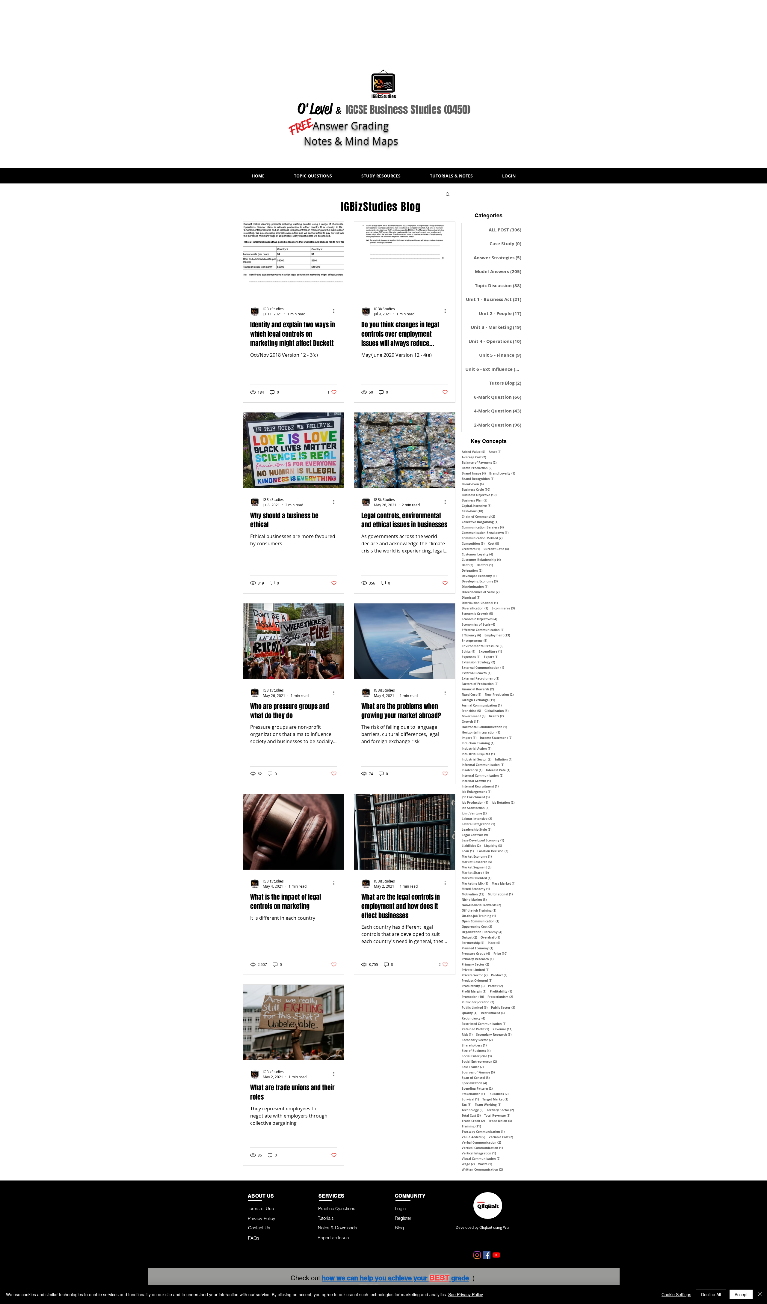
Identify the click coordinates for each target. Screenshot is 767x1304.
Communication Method (482, 538)
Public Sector (503, 1007)
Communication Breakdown (485, 532)
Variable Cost (501, 1137)
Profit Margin (474, 991)
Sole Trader (473, 1067)
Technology (472, 1110)
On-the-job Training (479, 916)
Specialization (474, 1083)
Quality (469, 1013)
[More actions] (335, 311)
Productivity (473, 986)
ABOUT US (261, 1196)
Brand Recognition (478, 479)
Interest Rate (498, 770)
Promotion (473, 997)
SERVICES (331, 1196)
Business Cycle (476, 489)
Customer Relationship (481, 559)
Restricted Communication (484, 1024)
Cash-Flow (472, 511)
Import (469, 738)
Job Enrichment (476, 797)
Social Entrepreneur (479, 1061)
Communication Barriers (483, 527)
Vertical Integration (479, 1153)
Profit (495, 986)
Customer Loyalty (477, 554)
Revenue (502, 1029)
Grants (496, 716)
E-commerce (503, 608)
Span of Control (476, 1077)
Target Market (495, 1099)
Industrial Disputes (478, 754)
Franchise (471, 711)
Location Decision (492, 851)
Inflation (503, 759)
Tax (466, 1104)
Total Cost (471, 1115)
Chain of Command (478, 516)
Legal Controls (475, 835)
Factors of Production (480, 684)
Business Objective (479, 495)
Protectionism (500, 997)
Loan (468, 851)
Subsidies (499, 1094)
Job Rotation (503, 802)
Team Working (488, 1104)
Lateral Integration (478, 824)
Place (494, 943)
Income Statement (496, 738)
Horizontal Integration (481, 732)
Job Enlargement (476, 791)
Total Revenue (497, 1115)
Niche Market (474, 899)
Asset (495, 452)
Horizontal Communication (484, 727)
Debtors (485, 565)
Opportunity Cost (477, 926)
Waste (485, 1164)
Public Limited (474, 1007)
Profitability (501, 991)
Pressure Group (476, 953)
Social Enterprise (477, 1056)
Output (469, 937)
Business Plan (474, 500)
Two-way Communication (483, 1131)
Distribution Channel (480, 603)
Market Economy (477, 856)
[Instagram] (477, 1255)
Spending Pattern (477, 1088)
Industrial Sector (476, 759)
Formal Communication (482, 705)
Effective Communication (483, 630)
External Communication (483, 667)
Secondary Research (493, 1034)
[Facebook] (486, 1255)
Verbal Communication (481, 1142)
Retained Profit (475, 1029)
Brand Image (474, 473)
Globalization (496, 711)
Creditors (471, 549)
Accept (741, 1294)
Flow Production (499, 694)
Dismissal (471, 597)
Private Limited (475, 970)
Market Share (475, 872)
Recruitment (493, 1013)
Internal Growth (476, 781)
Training (471, 1126)
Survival (470, 1099)
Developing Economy (480, 581)
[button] (313, 176)
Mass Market (503, 883)
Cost (493, 543)
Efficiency (471, 635)
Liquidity (493, 845)
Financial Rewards (478, 689)
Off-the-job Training (479, 910)
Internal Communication (482, 775)
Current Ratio (496, 549)
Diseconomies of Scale (480, 592)
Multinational (500, 894)
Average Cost (474, 457)
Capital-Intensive (476, 506)
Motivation (473, 894)
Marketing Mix (475, 883)
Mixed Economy (476, 889)
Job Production (475, 802)
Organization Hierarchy (482, 932)
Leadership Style (476, 829)
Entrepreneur (474, 640)
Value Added (473, 1137)
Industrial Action (476, 748)
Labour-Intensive (477, 818)
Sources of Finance (478, 1072)
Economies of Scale (478, 624)
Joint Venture (474, 813)
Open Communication (480, 921)
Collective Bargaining (480, 522)
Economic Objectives (479, 619)
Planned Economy (477, 948)
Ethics (468, 651)
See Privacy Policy (465, 1294)
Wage (468, 1164)
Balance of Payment (479, 462)
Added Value (473, 452)
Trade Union (500, 1121)
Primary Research (477, 959)
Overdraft (490, 937)
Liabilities (471, 845)
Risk (467, 1034)
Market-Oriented (476, 878)
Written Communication (482, 1169)
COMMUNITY (410, 1196)
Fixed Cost (471, 694)
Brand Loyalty (502, 473)
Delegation (472, 570)
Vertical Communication (482, 1148)
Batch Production (477, 468)
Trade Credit (473, 1121)
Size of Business (476, 1050)
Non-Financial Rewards (481, 905)
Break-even (473, 484)
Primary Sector (475, 964)
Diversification (475, 608)
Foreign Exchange (478, 700)
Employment (497, 635)
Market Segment (476, 867)
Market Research (477, 862)
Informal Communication (483, 765)
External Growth (476, 673)
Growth (470, 721)
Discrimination (475, 586)
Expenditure (490, 651)
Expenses (471, 657)
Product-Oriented (477, 980)
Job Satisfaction (475, 808)
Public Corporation (478, 1002)
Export (491, 657)
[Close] (759, 1294)
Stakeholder (474, 1094)
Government (473, 716)
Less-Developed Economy (483, 840)
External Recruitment (480, 678)
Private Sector (474, 975)
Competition (473, 543)
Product (499, 975)
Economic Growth (477, 613)
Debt (467, 565)
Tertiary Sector (500, 1110)
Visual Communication (481, 1158)
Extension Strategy (478, 662)
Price (500, 953)
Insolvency (472, 770)
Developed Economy (479, 576)
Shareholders (474, 1045)
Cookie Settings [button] (676, 1294)
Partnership (473, 943)
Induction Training (478, 743)
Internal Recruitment (480, 786)
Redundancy (473, 1018)
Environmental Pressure (482, 646)
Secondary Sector (477, 1040)
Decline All (711, 1294)
